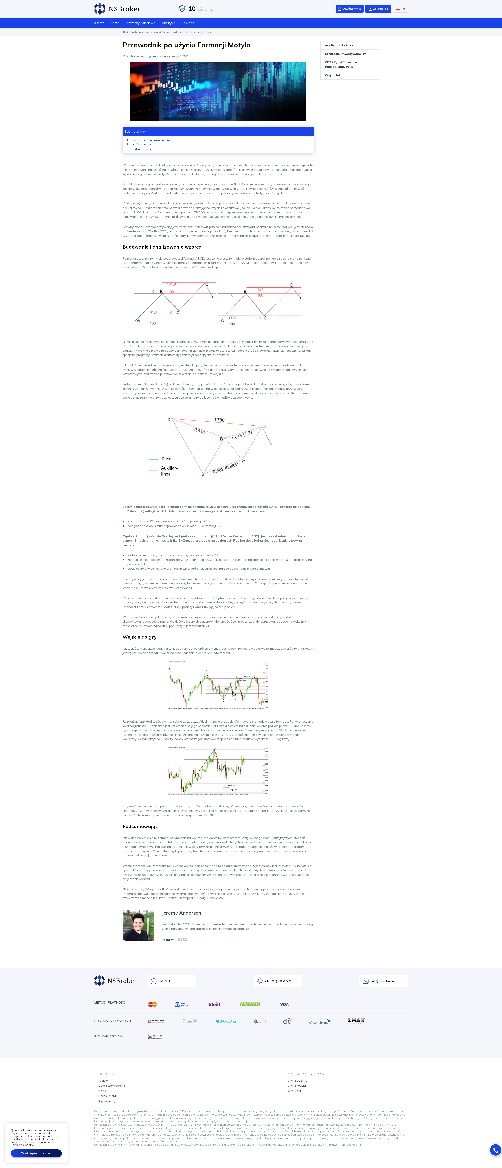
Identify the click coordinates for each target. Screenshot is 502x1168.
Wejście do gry (141, 144)
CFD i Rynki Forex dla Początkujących (341, 64)
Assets (99, 23)
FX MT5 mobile (297, 1085)
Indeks (102, 1091)
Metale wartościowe (111, 1085)
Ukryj (143, 131)
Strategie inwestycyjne (143, 32)
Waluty (103, 1080)
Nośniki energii (107, 1096)
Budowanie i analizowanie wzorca (154, 140)
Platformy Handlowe (140, 23)
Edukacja (188, 23)
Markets (106, 1074)
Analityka (168, 23)
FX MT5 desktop (298, 1080)
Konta (115, 23)
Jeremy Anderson (160, 56)
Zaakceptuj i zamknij (36, 1153)
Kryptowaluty (106, 1101)
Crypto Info (335, 75)
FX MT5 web (295, 1091)
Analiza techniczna (342, 45)
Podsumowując (142, 149)
